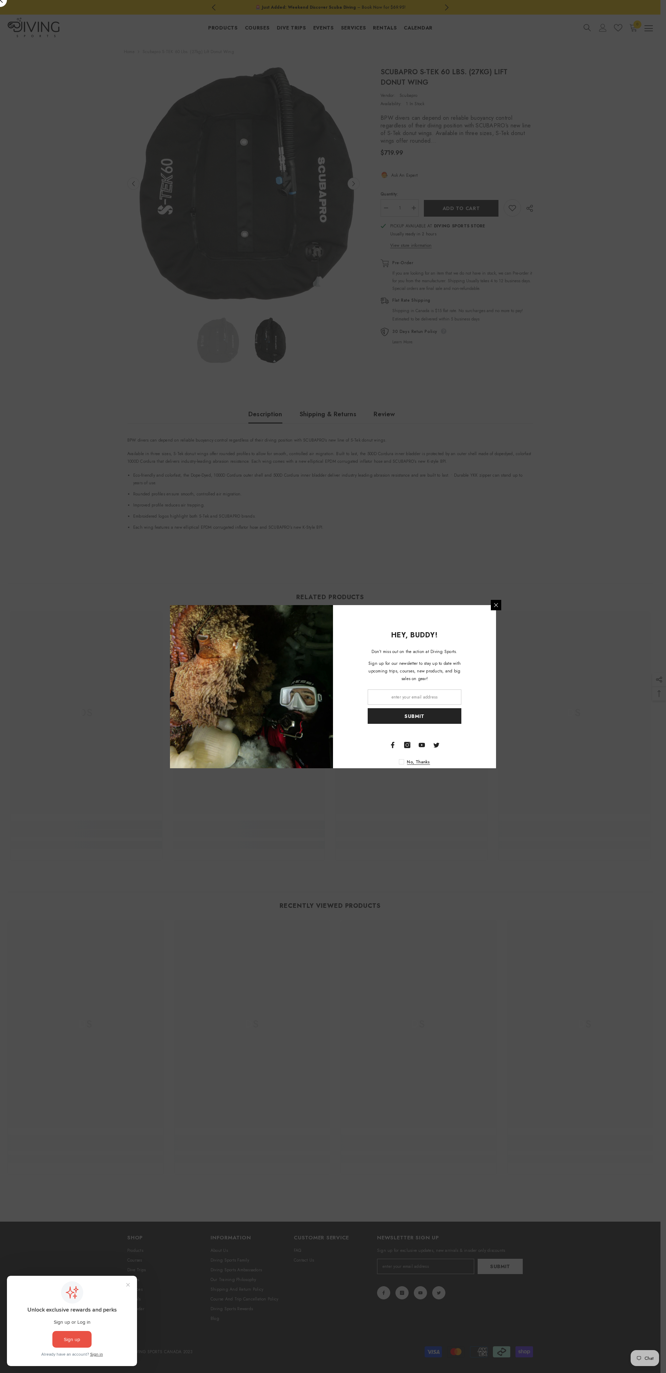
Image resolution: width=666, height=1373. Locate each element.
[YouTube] (422, 745)
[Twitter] (436, 745)
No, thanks (418, 762)
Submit (414, 715)
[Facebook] (392, 745)
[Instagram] (407, 745)
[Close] (496, 605)
